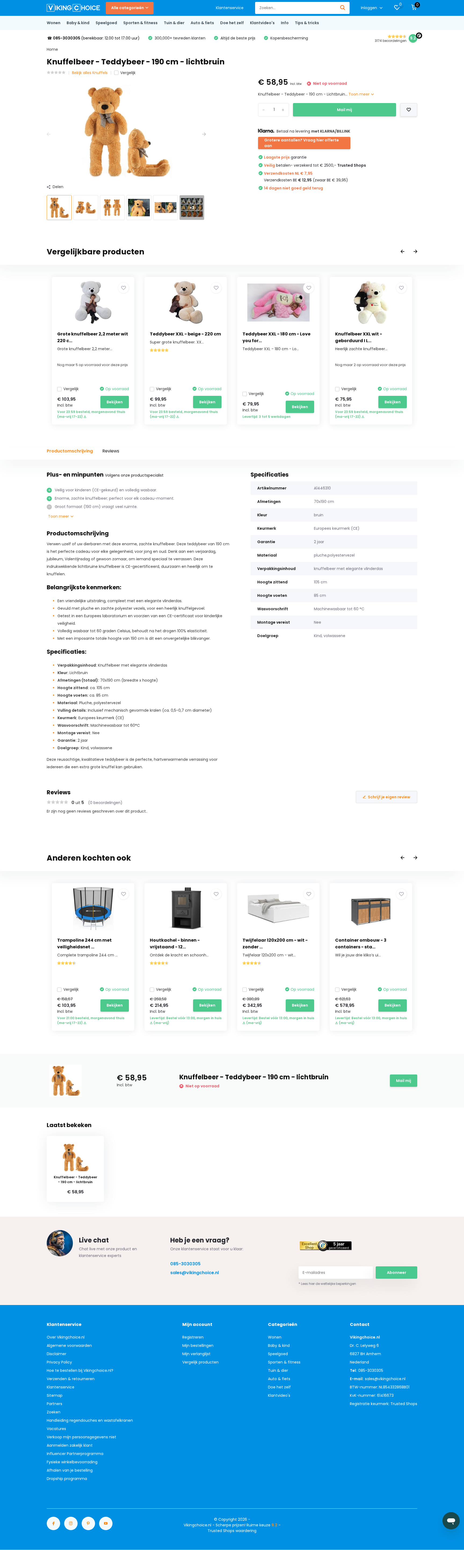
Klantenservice (230, 7)
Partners (54, 1403)
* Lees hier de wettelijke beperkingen (327, 1283)
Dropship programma (67, 1478)
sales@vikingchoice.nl (194, 1273)
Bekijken (115, 402)
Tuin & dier (174, 22)
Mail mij (344, 109)
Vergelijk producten (200, 1362)
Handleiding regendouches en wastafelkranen (90, 1420)
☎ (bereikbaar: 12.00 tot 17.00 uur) (93, 38)
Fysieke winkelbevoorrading (72, 1462)
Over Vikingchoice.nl (66, 1337)
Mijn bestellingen (197, 1345)
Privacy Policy (59, 1362)
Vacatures (56, 1428)
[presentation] (48, 134)
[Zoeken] (343, 8)
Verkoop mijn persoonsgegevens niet (81, 1437)
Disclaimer (56, 1354)
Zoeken (53, 1412)
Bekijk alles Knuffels (90, 72)
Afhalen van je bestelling (70, 1470)
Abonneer (396, 1272)
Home (52, 49)
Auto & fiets (202, 22)
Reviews (110, 451)
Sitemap (55, 1395)
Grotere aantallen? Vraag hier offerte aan (301, 142)
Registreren (193, 1337)
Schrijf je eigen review (389, 797)
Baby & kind (78, 22)
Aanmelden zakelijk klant (70, 1445)
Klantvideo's (262, 22)
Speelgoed (106, 22)
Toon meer (360, 94)
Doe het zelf (232, 22)
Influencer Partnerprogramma (75, 1453)
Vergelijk (128, 72)
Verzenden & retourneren (71, 1378)
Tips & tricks (307, 22)
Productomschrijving (70, 451)
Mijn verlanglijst (196, 1354)
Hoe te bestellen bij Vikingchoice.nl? (80, 1370)
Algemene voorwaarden (69, 1345)
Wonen (53, 22)
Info (285, 22)
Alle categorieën (127, 7)
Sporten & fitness (140, 22)
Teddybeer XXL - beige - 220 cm (185, 334)
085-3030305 (185, 1264)
